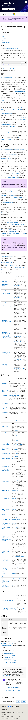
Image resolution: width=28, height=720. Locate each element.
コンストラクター (5, 38)
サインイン (24, 14)
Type (22, 438)
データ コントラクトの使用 (10, 661)
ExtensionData (17, 264)
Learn (2, 23)
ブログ (17, 712)
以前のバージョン (11, 712)
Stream (13, 458)
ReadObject (12, 126)
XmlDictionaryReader (6, 124)
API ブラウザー (12, 23)
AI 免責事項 (3, 712)
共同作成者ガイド (7, 675)
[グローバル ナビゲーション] (1, 14)
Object (5, 69)
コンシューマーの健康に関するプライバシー (10, 716)
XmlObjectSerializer (13, 69)
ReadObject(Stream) (6, 458)
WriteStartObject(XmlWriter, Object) (5, 587)
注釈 (3, 36)
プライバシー (4, 714)
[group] (14, 64)
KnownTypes (4, 395)
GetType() (4, 438)
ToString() (4, 514)
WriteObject (23, 119)
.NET (6, 23)
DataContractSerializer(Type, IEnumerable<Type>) (13, 233)
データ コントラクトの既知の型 (15, 247)
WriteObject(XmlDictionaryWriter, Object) (5, 551)
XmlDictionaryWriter (21, 117)
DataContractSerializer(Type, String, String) (7, 322)
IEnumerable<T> (16, 224)
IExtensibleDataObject (6, 262)
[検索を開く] (20, 14)
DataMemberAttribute (6, 100)
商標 (7, 718)
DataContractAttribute (6, 99)
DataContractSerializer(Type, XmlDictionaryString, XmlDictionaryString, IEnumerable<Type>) (6, 335)
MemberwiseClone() (6, 453)
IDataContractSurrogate (7, 643)
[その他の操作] (26, 23)
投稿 (22, 712)
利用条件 (3, 718)
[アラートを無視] (26, 2)
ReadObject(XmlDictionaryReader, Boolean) (5, 481)
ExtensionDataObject (10, 266)
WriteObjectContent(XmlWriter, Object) (6, 575)
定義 (3, 35)
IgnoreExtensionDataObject (5, 390)
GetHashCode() (5, 432)
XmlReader (3, 195)
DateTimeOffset (6, 244)
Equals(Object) (5, 426)
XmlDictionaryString (18, 341)
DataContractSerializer (6, 77)
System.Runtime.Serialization (11, 48)
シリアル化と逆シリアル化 (8, 133)
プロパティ (4, 40)
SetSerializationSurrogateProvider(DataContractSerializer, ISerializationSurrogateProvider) (9, 608)
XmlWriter (12, 195)
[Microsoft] (14, 14)
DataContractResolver (6, 645)
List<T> (22, 224)
